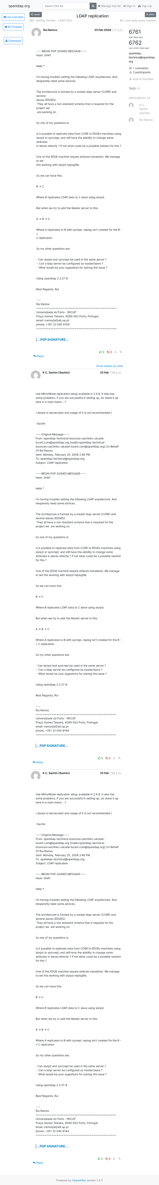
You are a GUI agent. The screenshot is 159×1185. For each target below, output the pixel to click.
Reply (40, 356)
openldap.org (19, 6)
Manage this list (110, 6)
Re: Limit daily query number (138, 20)
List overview (14, 17)
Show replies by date (109, 365)
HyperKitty (79, 1180)
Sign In (130, 6)
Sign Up (146, 6)
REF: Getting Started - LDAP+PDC (50, 20)
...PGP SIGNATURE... (53, 339)
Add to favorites (143, 79)
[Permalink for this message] (121, 352)
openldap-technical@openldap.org (142, 57)
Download (14, 40)
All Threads (14, 26)
